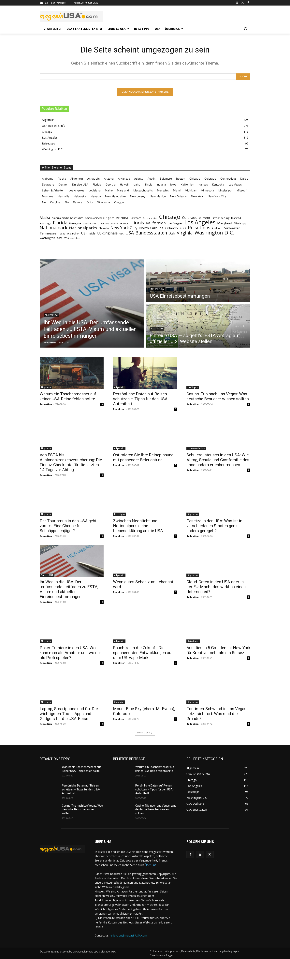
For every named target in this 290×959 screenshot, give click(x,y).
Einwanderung (220, 218)
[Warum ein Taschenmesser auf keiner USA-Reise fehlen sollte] (72, 373)
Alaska (45, 218)
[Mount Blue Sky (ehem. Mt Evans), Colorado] (145, 688)
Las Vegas (174, 223)
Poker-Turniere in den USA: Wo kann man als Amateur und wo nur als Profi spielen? (70, 652)
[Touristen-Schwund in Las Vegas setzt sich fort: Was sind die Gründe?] (218, 688)
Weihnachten (72, 238)
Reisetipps (199, 228)
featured (236, 218)
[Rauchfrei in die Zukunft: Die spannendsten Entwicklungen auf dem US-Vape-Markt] (145, 627)
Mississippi (240, 223)
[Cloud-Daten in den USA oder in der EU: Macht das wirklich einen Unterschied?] (218, 561)
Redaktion (46, 404)
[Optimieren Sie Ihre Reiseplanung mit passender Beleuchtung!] (145, 434)
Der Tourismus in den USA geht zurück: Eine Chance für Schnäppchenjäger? (68, 525)
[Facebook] (248, 3)
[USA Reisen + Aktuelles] (62, 849)
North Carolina (151, 228)
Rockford (217, 228)
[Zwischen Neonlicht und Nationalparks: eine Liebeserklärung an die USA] (145, 500)
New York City (124, 228)
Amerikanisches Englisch (99, 218)
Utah (172, 233)
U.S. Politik (73, 233)
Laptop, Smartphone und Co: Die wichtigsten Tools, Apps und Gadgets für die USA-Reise (69, 713)
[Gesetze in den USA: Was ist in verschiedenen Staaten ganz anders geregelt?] (218, 500)
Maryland (224, 223)
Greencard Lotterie (108, 223)
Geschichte (89, 223)
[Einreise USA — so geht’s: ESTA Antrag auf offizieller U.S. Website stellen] (198, 326)
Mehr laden (143, 732)
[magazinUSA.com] (71, 16)
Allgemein (157, 329)
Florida (60, 223)
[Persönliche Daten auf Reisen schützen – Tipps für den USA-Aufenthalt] (145, 373)
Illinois (137, 222)
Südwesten (232, 228)
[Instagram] (237, 3)
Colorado (189, 218)
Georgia (75, 223)
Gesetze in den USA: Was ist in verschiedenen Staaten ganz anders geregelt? (214, 525)
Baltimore (135, 218)
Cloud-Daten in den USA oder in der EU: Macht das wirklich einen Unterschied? (216, 586)
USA (121, 233)
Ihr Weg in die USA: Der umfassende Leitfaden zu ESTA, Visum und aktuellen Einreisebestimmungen (69, 589)
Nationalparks (83, 228)
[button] (245, 29)
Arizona (122, 218)
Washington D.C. (214, 233)
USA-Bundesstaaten (146, 233)
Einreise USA (51, 315)
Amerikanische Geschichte (67, 218)
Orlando (171, 228)
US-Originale (107, 233)
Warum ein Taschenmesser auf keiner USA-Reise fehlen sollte (68, 396)
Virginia (185, 233)
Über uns (150, 865)
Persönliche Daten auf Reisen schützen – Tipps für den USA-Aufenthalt (141, 399)
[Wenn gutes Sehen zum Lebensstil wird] (145, 561)
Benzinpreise (150, 218)
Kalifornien (156, 223)
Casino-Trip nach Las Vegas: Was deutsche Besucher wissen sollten (217, 396)
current (204, 218)
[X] (209, 854)
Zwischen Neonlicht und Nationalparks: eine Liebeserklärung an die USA (138, 525)
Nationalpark (53, 228)
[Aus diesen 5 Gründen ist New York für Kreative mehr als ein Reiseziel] (218, 627)
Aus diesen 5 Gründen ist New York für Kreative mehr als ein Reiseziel (218, 650)
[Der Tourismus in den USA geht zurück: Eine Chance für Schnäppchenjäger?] (72, 500)
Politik (183, 228)
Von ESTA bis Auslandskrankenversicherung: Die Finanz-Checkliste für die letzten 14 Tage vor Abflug (71, 462)
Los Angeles (199, 222)
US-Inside (88, 233)
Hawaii (124, 223)
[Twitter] (242, 3)
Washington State (51, 238)
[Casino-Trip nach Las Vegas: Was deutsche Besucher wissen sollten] (218, 373)
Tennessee (48, 233)
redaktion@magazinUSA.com (128, 935)
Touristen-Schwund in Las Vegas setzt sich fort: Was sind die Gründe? (216, 713)
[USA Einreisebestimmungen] (198, 280)
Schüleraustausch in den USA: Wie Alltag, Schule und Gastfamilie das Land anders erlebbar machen (217, 460)
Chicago (169, 217)
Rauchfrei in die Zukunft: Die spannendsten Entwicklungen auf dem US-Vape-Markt (143, 652)
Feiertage (45, 223)
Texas (61, 233)
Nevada (104, 228)
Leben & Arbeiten (196, 448)
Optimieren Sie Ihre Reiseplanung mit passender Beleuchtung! (143, 457)
